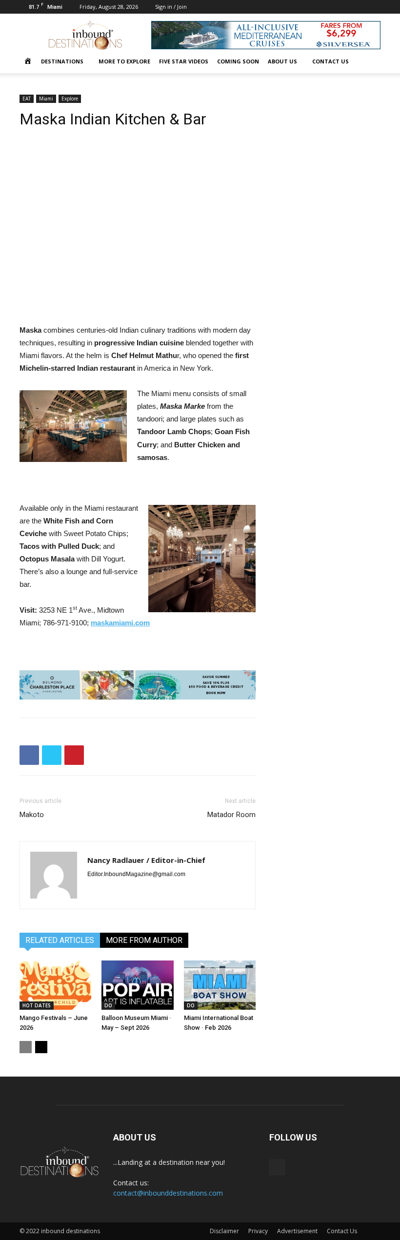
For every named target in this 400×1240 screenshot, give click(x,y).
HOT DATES (36, 1005)
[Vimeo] (373, 7)
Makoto (32, 814)
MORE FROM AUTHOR (144, 940)
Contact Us (342, 1231)
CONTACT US (330, 61)
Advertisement (297, 1231)
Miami (46, 98)
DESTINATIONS (62, 61)
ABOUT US (282, 61)
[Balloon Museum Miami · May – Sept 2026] (137, 985)
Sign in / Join (171, 6)
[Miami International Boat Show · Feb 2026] (220, 985)
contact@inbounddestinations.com (168, 1193)
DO (108, 1005)
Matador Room (231, 814)
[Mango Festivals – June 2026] (55, 985)
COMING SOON (238, 61)
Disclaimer (224, 1231)
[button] (368, 61)
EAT (26, 98)
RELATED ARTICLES (59, 940)
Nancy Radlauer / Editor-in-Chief (146, 860)
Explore (69, 98)
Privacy (258, 1231)
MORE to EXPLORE (124, 61)
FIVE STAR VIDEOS (183, 61)
